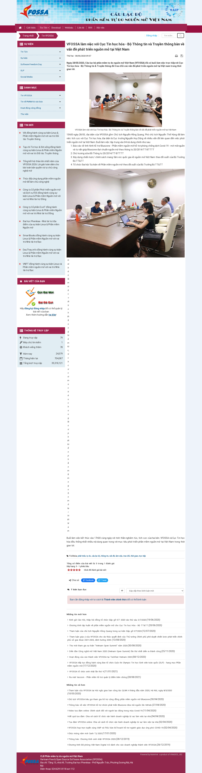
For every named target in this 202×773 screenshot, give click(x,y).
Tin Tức (43, 28)
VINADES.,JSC (176, 754)
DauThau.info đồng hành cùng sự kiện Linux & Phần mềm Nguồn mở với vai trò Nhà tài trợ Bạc (42, 252)
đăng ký (28, 308)
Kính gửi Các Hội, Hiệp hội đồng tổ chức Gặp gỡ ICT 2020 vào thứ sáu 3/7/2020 (107, 620)
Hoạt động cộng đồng (31, 108)
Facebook (90, 580)
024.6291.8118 (59, 769)
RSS (90, 28)
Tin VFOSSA (26, 95)
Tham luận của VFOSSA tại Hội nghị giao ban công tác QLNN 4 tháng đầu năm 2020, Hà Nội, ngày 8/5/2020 (120, 690)
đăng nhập (39, 308)
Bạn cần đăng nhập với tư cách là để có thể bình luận (108, 599)
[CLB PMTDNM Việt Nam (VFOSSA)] (34, 11)
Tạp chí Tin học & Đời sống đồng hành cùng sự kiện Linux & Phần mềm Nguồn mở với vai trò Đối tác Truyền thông (42, 150)
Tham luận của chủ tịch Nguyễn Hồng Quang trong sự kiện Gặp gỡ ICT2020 (105, 631)
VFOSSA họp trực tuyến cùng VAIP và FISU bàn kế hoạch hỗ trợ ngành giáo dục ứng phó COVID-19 (115, 728)
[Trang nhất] (21, 27)
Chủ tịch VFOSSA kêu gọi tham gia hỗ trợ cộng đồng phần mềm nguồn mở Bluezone (109, 699)
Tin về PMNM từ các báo (32, 101)
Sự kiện (24, 58)
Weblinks (69, 28)
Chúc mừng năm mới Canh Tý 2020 (85, 733)
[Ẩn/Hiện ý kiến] (122, 590)
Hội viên (100, 28)
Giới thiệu (31, 28)
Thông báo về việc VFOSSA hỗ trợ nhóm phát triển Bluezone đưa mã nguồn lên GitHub (110, 705)
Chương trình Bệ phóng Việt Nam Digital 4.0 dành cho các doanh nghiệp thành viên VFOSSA (112, 745)
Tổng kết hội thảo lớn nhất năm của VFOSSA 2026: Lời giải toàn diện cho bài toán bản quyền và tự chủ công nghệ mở (41, 166)
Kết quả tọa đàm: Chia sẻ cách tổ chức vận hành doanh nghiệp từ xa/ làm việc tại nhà (109, 716)
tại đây (52, 315)
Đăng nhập (151, 35)
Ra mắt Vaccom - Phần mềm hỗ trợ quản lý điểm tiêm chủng (98, 677)
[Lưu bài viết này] (182, 55)
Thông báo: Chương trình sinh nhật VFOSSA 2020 (92, 739)
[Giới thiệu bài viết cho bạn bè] (172, 55)
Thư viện (24, 114)
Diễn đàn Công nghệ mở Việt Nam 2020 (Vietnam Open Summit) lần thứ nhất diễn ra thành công (115, 651)
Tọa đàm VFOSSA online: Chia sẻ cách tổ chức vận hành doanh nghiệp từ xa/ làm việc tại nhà (113, 722)
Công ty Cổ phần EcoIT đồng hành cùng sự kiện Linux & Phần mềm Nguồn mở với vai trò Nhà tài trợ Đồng (42, 210)
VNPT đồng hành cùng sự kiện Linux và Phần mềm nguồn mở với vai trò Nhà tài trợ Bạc (42, 267)
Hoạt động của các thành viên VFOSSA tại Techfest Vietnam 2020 (100, 657)
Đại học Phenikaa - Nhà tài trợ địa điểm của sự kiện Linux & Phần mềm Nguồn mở (41, 224)
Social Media (27, 77)
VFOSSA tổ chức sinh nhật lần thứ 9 (86, 671)
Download (56, 28)
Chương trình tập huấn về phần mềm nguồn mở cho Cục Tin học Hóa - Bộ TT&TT (108, 625)
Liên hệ (80, 28)
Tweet (104, 580)
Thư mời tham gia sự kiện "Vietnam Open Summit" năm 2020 (98, 645)
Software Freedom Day (31, 64)
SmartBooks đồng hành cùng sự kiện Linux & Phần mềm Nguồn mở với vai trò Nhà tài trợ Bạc (41, 238)
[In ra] (176, 55)
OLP (22, 70)
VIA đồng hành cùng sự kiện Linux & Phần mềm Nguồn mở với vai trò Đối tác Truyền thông (41, 136)
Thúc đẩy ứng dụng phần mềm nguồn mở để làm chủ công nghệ (42, 180)
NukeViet (154, 754)
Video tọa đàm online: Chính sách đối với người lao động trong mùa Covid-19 (105, 711)
